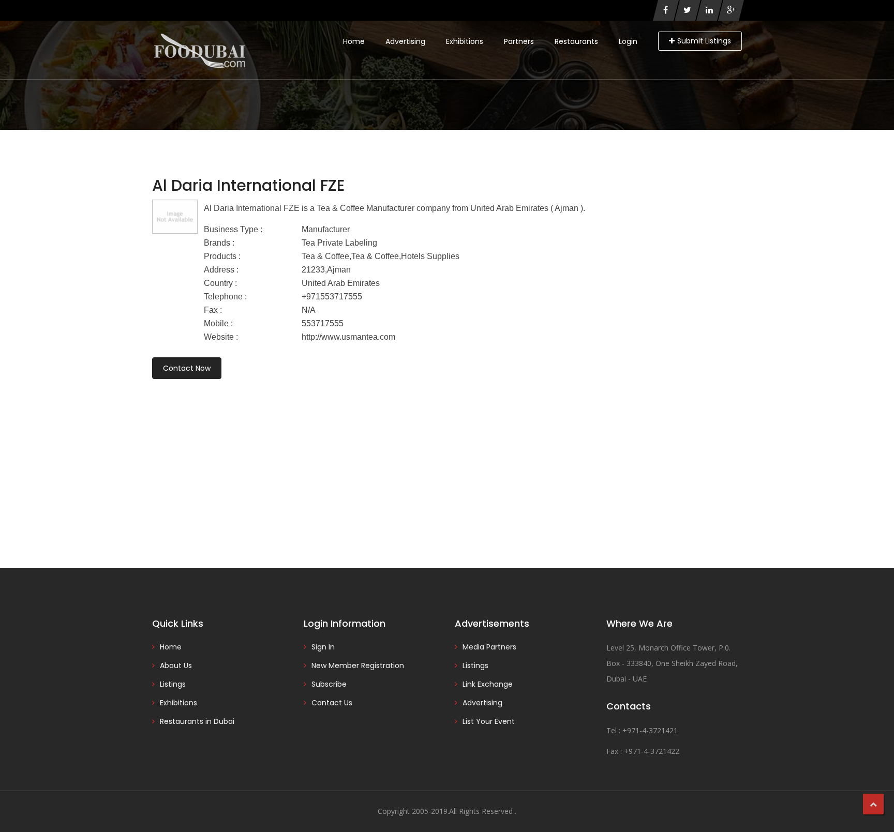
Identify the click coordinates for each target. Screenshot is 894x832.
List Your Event (489, 721)
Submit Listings (704, 41)
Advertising (405, 41)
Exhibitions (464, 41)
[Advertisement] (447, 459)
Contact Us (331, 703)
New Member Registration (357, 665)
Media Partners (489, 647)
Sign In (323, 647)
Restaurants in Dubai (197, 721)
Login (628, 41)
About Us (176, 665)
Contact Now (187, 368)
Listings (173, 684)
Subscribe (329, 684)
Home (354, 41)
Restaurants (576, 41)
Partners (519, 41)
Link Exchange (488, 684)
